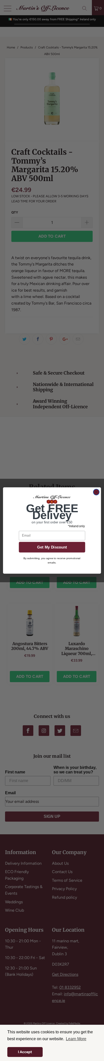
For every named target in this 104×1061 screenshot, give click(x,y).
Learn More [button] (76, 1039)
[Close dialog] (96, 492)
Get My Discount (52, 547)
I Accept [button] (25, 1052)
